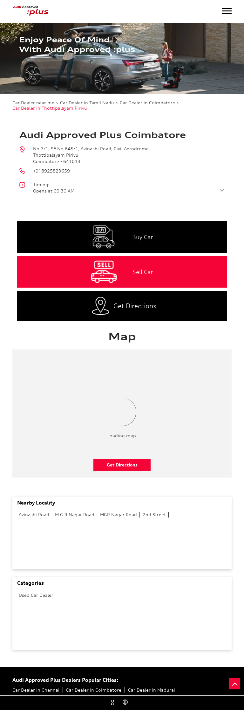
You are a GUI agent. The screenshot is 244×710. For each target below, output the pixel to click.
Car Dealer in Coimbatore (93, 690)
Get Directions (122, 464)
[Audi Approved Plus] (31, 11)
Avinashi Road (34, 514)
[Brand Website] (126, 701)
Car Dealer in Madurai (151, 690)
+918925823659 (51, 170)
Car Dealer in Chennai (35, 690)
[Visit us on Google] (113, 701)
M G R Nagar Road (74, 514)
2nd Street (154, 514)
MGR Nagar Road (118, 514)
